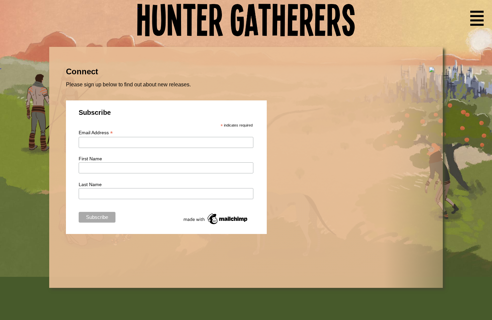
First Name (90, 158)
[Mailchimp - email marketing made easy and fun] (216, 224)
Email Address (96, 133)
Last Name (90, 184)
